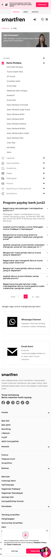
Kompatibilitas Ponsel (12, 501)
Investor (35, 12)
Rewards (5, 446)
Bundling (6, 429)
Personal (16, 12)
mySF (4, 437)
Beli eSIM (6, 425)
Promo (4, 455)
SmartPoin (6, 463)
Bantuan (5, 468)
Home (4, 28)
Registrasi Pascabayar (12, 493)
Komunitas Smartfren (12, 523)
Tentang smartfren (10, 514)
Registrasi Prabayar (10, 489)
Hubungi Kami (8, 480)
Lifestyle (5, 433)
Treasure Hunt (8, 459)
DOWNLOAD (42, 4)
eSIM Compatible (10, 441)
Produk (4, 412)
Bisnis (26, 12)
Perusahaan (6, 506)
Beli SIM (5, 421)
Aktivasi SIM (7, 497)
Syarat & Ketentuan (14, 544)
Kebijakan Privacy (40, 542)
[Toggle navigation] (47, 19)
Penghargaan (8, 519)
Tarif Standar (7, 485)
